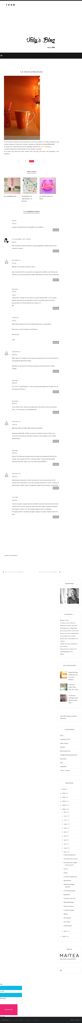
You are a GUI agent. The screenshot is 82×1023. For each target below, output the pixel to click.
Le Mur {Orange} (69, 910)
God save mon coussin (71, 859)
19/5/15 (14, 500)
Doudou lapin (68, 925)
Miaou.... (66, 914)
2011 (64, 809)
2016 (64, 789)
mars (65, 848)
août (65, 828)
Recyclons (63, 759)
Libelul (42, 146)
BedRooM (67, 894)
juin (65, 836)
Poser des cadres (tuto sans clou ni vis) (73, 687)
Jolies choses (64, 743)
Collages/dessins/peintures (68, 755)
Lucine (15, 497)
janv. (65, 931)
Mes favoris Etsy (65, 751)
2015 (64, 793)
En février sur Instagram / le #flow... (27, 199)
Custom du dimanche (70, 876)
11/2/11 (14, 424)
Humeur (62, 747)
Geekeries (63, 766)
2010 (64, 936)
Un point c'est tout (69, 898)
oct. (65, 820)
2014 (64, 797)
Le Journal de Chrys (21, 239)
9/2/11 (14, 223)
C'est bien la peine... (70, 891)
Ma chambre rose (10, 196)
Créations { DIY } (65, 739)
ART (61, 763)
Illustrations (67, 880)
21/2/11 (14, 453)
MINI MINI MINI (69, 902)
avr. (65, 844)
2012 (64, 805)
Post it (66, 869)
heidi (14, 221)
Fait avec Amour (69, 906)
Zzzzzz (66, 873)
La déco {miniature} (69, 855)
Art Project (67, 922)
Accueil (2, 1016)
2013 (64, 801)
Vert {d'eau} (67, 918)
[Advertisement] (41, 15)
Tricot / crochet (65, 770)
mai (65, 840)
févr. (65, 852)
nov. (65, 816)
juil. (65, 832)
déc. (65, 812)
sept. (66, 824)
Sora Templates (14, 1020)
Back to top (75, 1020)
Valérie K (16, 260)
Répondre (55, 229)
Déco (32, 68)
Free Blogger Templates (30, 1020)
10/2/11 (14, 354)
